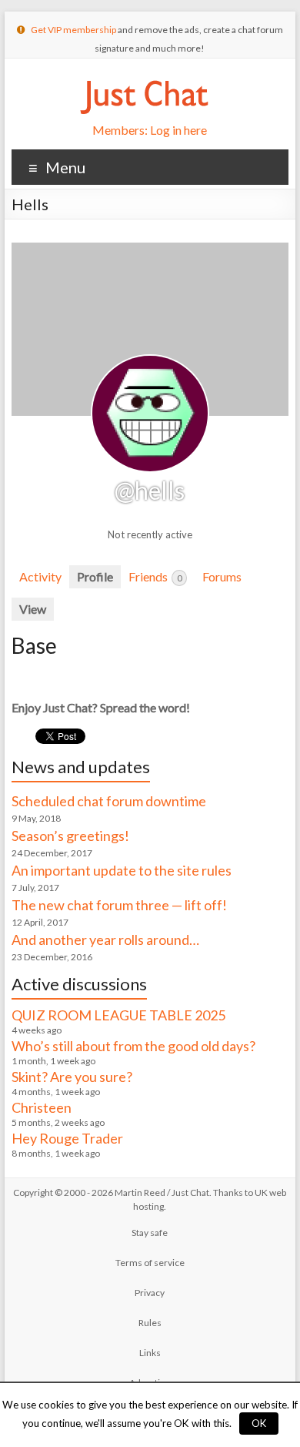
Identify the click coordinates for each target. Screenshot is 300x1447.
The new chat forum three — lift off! (119, 904)
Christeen (42, 1107)
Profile (95, 576)
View (32, 608)
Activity (40, 576)
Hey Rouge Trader (67, 1138)
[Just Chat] (143, 77)
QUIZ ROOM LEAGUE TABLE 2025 (118, 1015)
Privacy (150, 1292)
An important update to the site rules (122, 870)
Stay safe (150, 1232)
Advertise (149, 1382)
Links (150, 1352)
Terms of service (150, 1262)
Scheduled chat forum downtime (109, 800)
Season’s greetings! (70, 835)
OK (259, 1423)
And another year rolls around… (105, 939)
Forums (222, 576)
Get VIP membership (73, 29)
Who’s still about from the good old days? (133, 1045)
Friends (155, 576)
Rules (150, 1322)
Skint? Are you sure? (72, 1076)
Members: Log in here (149, 129)
